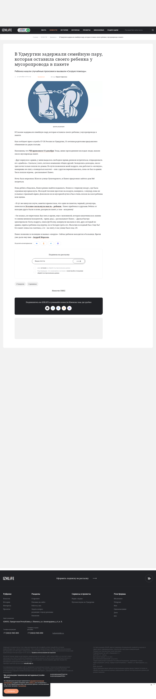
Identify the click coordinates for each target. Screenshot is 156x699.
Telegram (117, 602)
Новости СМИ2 (58, 290)
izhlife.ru (32, 682)
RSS (115, 616)
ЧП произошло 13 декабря (41, 151)
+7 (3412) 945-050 (35, 633)
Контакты (139, 30)
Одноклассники (120, 609)
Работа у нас (36, 606)
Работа (133, 30)
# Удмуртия (20, 284)
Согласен (11, 691)
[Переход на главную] (7, 30)
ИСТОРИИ (64, 30)
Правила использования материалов (44, 652)
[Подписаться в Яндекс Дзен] (47, 308)
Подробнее (22, 686)
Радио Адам (113, 30)
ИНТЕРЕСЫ (75, 30)
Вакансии (35, 615)
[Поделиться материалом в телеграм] (51, 243)
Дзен (116, 612)
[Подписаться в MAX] (69, 308)
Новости (6, 599)
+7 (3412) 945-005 (11, 633)
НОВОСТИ (53, 30)
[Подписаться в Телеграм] (53, 308)
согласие (43, 268)
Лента (43, 30)
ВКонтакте (118, 599)
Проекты (6, 609)
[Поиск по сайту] (152, 30)
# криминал (32, 284)
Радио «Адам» (77, 599)
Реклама (128, 30)
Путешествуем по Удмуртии (83, 602)
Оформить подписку (72, 578)
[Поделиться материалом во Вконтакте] (37, 243)
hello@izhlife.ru (58, 633)
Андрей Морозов (41, 237)
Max (115, 606)
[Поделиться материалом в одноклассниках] (44, 243)
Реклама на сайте (38, 602)
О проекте (36, 599)
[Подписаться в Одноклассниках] (64, 308)
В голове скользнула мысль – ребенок (43, 206)
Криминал (41, 77)
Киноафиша (99, 30)
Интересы (7, 606)
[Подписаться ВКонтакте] (58, 308)
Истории (6, 602)
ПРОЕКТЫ (86, 30)
